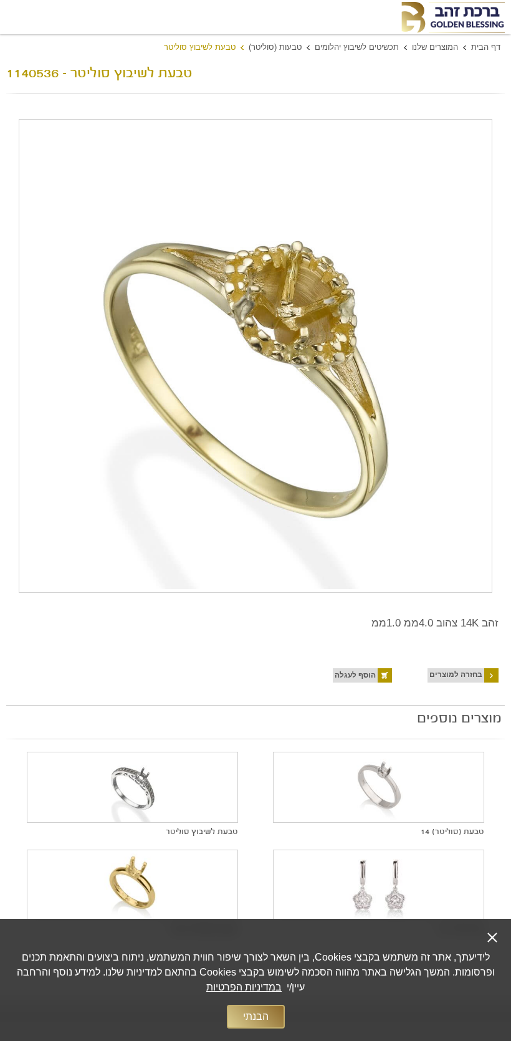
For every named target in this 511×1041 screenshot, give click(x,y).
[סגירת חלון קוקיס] (492, 937)
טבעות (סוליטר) (275, 47)
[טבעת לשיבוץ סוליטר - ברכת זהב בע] (452, 17)
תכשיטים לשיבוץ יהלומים (357, 47)
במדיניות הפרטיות (244, 987)
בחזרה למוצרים (455, 674)
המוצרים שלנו (435, 47)
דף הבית (485, 47)
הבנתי (256, 1016)
